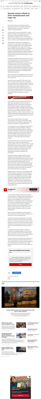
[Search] (40, 6)
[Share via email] (3, 38)
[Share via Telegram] (3, 35)
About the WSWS (26, 8)
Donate (36, 8)
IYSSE (22, 8)
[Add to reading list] (3, 43)
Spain (9, 278)
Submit (20, 264)
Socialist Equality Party (16, 8)
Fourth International (7, 8)
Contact (35, 1)
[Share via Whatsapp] (3, 32)
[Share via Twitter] (3, 30)
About (37, 1)
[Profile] (39, 1)
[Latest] (3, 6)
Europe (3, 284)
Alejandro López (10, 20)
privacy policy (20, 260)
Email (10, 252)
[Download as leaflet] (3, 40)
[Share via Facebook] (3, 27)
